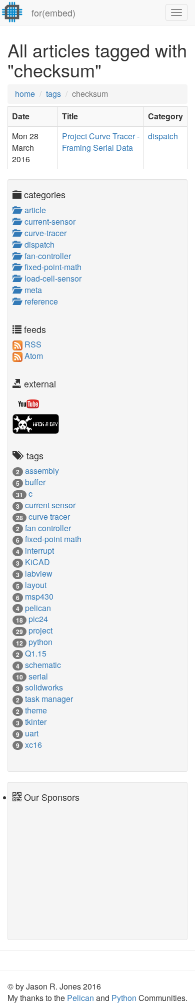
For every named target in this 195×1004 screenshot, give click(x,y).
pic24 (38, 619)
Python (125, 998)
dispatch (163, 136)
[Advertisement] (42, 867)
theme (36, 710)
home (25, 93)
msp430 (39, 596)
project (40, 630)
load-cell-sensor (51, 278)
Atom (32, 355)
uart (31, 733)
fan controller (48, 528)
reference (39, 301)
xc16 (33, 744)
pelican (38, 608)
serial (38, 676)
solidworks (44, 687)
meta (31, 290)
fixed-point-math (51, 267)
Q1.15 (35, 653)
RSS (32, 344)
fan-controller (45, 256)
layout (35, 585)
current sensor (50, 505)
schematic (43, 664)
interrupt (39, 550)
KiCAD (37, 562)
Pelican (81, 998)
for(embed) (54, 12)
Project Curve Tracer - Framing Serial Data (101, 141)
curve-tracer (43, 233)
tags (53, 93)
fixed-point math (53, 539)
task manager (49, 698)
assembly (42, 470)
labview (38, 573)
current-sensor (48, 221)
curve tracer (49, 516)
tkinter (35, 721)
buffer (35, 482)
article (33, 210)
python (40, 642)
